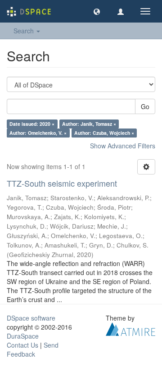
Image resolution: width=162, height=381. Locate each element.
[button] (97, 11)
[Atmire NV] (130, 327)
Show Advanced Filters (122, 145)
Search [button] (25, 30)
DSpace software (31, 317)
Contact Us (22, 344)
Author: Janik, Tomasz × (89, 123)
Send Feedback (32, 349)
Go (145, 106)
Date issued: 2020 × (31, 123)
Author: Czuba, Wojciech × (104, 132)
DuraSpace (23, 335)
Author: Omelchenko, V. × (38, 132)
